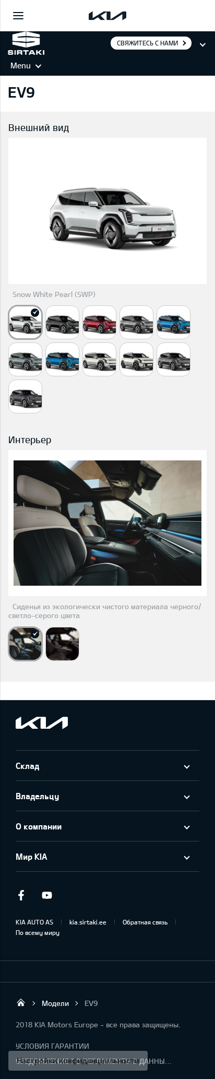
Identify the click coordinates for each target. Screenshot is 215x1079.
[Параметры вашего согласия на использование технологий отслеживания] (78, 1061)
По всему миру (37, 932)
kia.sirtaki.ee (87, 922)
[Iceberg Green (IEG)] (25, 359)
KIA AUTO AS (34, 922)
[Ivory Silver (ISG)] (99, 359)
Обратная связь (145, 922)
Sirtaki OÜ (21, 1002)
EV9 (91, 1003)
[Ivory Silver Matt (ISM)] (136, 359)
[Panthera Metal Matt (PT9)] (25, 396)
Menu (20, 65)
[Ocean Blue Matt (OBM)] (62, 359)
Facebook (21, 895)
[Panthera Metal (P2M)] (173, 359)
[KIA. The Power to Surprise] (42, 722)
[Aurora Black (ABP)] (62, 322)
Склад (27, 765)
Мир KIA (31, 856)
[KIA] (107, 15)
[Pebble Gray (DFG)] (136, 322)
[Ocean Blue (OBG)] (173, 322)
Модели (55, 1003)
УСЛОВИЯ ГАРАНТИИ (52, 1045)
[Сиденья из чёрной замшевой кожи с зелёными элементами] (62, 644)
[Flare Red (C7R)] (99, 322)
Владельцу (37, 796)
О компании (39, 826)
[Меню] (18, 15)
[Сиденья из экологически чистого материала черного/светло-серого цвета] (25, 644)
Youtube (47, 895)
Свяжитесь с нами (147, 42)
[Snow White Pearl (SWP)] (25, 322)
